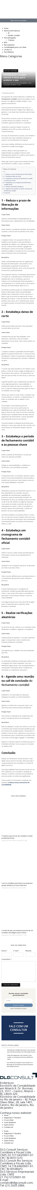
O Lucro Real (8, 1120)
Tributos (11, 40)
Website (28, 951)
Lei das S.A (8, 50)
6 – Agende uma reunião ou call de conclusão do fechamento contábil (18, 190)
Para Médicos (9, 52)
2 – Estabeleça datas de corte (12, 176)
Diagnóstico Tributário (12, 1118)
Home (6, 28)
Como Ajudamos (10, 1122)
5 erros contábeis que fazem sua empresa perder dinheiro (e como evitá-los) (16, 884)
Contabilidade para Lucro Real (15, 47)
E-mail (16, 951)
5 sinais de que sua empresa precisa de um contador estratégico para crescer (17, 931)
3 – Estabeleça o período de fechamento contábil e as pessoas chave (18, 179)
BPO (5, 42)
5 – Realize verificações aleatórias (13, 186)
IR (8, 33)
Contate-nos (8, 1127)
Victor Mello (16, 83)
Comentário (6, 959)
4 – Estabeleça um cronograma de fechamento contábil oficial (17, 183)
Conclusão (7, 193)
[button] (18, 26)
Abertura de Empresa (12, 31)
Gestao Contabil (10, 71)
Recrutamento (9, 45)
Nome (4, 951)
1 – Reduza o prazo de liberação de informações (18, 174)
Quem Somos (9, 1125)
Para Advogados (10, 38)
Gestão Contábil (14, 35)
